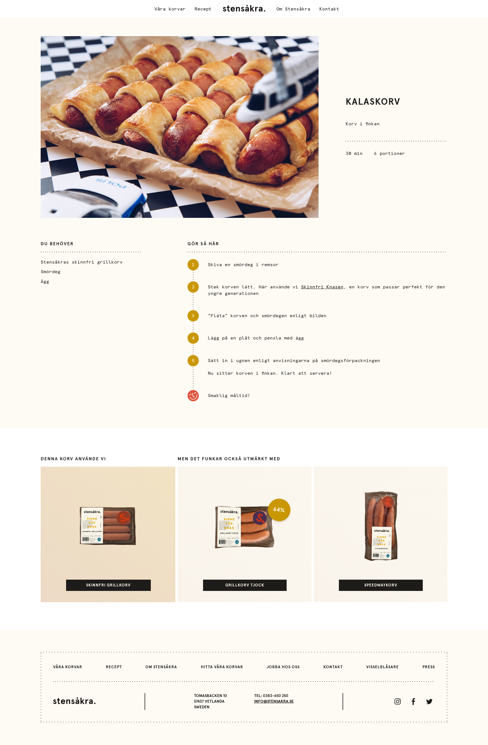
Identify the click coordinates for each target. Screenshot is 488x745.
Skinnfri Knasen (322, 287)
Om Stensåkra (293, 9)
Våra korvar (170, 9)
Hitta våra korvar (222, 667)
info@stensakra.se (274, 702)
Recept (203, 9)
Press (428, 667)
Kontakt (329, 9)
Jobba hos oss (283, 667)
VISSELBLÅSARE (382, 667)
